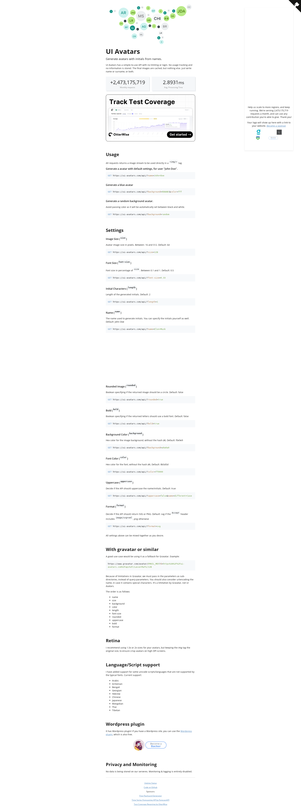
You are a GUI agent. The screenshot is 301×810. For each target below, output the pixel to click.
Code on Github (150, 787)
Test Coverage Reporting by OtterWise (150, 804)
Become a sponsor (276, 125)
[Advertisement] (150, 359)
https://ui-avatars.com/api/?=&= (147, 192)
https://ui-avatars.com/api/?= (138, 175)
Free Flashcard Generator (150, 795)
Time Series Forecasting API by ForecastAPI (150, 800)
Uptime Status (150, 783)
